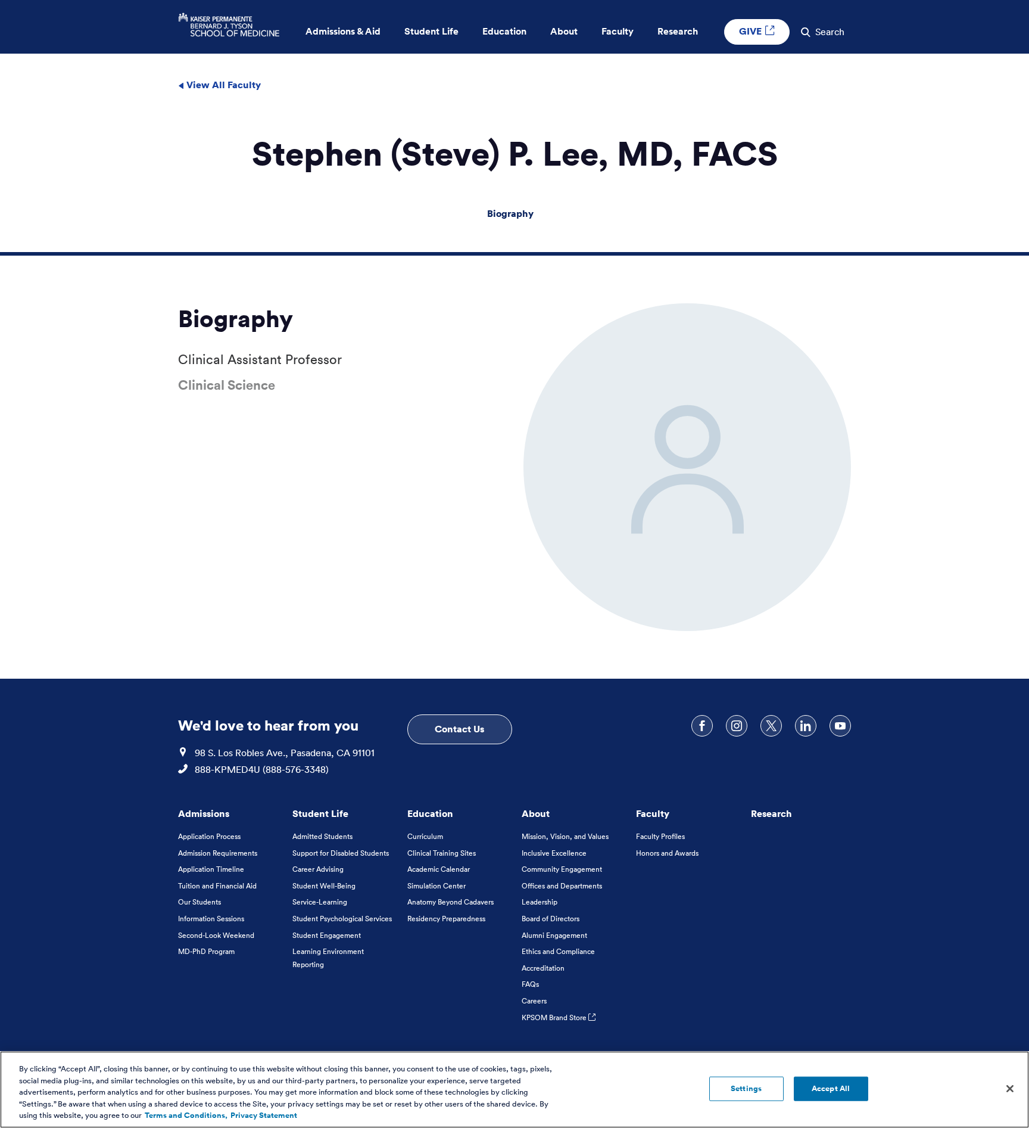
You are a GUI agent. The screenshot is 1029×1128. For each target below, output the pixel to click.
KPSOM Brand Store (555, 1017)
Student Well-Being (324, 886)
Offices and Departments (562, 886)
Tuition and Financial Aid (217, 886)
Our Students (199, 902)
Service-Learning (319, 902)
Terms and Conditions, (186, 1115)
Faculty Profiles (660, 836)
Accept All (831, 1088)
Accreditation (543, 968)
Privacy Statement (263, 1115)
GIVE (751, 31)
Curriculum (425, 836)
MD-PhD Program (206, 951)
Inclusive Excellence (554, 853)
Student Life (320, 813)
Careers (534, 1001)
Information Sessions (211, 918)
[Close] (1010, 1089)
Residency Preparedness (446, 918)
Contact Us (459, 728)
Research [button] (677, 31)
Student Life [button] (431, 31)
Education (430, 813)
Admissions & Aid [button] (343, 31)
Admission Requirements (217, 853)
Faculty (652, 813)
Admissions (203, 813)
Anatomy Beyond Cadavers (450, 902)
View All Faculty (222, 84)
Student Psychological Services (342, 918)
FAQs (530, 984)
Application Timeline (211, 869)
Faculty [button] (617, 31)
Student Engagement (326, 935)
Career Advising (318, 869)
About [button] (564, 31)
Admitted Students (322, 836)
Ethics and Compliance (558, 951)
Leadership (539, 902)
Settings (746, 1088)
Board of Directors (550, 918)
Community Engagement (562, 869)
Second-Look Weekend (216, 935)
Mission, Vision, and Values (565, 836)
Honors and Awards (667, 853)
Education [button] (504, 31)
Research (771, 813)
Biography (510, 213)
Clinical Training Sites (441, 853)
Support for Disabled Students (340, 853)
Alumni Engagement (554, 935)
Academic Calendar (438, 869)
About (536, 813)
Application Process (209, 836)
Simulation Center (436, 886)
